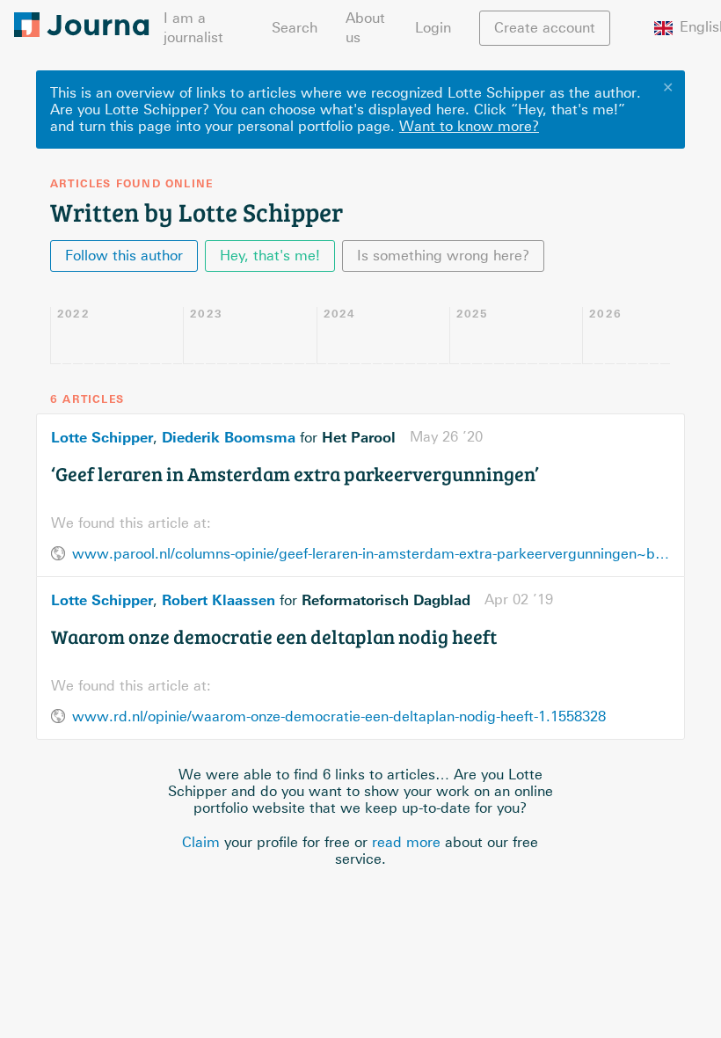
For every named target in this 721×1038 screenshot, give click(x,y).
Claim (201, 842)
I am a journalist (193, 28)
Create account (544, 27)
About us (365, 28)
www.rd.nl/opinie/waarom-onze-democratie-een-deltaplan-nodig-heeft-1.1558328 (339, 716)
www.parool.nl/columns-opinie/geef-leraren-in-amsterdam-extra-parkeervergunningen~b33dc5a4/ (371, 553)
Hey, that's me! (270, 255)
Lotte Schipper (102, 437)
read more (406, 842)
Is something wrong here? (443, 255)
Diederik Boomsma (228, 437)
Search (294, 27)
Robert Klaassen (218, 600)
